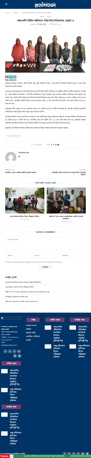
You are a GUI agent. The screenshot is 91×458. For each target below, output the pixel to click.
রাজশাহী (15, 13)
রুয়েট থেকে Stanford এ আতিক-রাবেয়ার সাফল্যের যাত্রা (21, 301)
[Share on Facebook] (51, 145)
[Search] (85, 4)
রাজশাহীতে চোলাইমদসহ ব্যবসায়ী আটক (16, 297)
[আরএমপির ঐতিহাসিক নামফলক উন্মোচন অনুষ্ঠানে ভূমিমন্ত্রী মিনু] (4, 371)
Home (7, 13)
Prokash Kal (42, 24)
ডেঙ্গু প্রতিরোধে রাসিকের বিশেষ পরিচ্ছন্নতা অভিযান (25, 216)
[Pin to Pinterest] (56, 145)
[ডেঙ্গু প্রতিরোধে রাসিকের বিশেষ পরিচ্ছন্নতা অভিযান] (24, 200)
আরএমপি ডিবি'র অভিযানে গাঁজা (14, 136)
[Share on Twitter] (53, 145)
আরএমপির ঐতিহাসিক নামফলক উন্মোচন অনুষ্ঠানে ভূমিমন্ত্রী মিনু (23, 282)
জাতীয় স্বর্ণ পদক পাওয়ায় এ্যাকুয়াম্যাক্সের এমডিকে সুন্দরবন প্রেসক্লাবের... (66, 217)
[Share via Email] (58, 145)
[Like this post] (49, 145)
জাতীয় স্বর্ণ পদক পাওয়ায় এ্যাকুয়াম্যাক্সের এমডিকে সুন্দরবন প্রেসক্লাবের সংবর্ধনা (27, 292)
